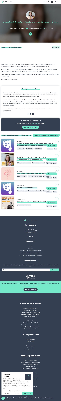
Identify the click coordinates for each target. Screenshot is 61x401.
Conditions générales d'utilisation (15, 398)
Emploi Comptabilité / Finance (30, 364)
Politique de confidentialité (30, 398)
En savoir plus (51, 145)
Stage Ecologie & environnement (30, 327)
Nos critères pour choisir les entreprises (31, 250)
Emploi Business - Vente (30, 360)
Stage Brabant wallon (30, 350)
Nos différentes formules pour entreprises (30, 255)
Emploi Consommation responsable (30, 312)
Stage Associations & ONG (30, 323)
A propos (30, 246)
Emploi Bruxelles (30, 339)
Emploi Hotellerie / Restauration (30, 368)
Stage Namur (30, 348)
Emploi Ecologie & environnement (30, 314)
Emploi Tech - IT (30, 366)
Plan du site (41, 398)
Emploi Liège (30, 341)
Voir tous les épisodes (30, 127)
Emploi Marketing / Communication (30, 362)
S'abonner (54, 270)
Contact (30, 248)
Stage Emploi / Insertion (30, 329)
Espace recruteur (30, 289)
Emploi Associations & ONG (30, 310)
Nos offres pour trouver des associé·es (30, 253)
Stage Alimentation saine (30, 321)
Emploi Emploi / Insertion (30, 316)
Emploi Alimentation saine (30, 308)
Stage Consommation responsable (30, 325)
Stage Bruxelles (30, 346)
